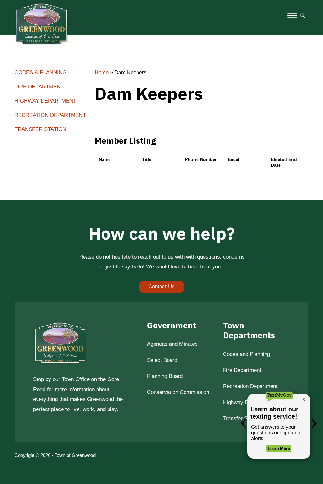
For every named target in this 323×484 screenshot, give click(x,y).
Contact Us (161, 286)
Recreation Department (50, 115)
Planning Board (165, 376)
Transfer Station (40, 129)
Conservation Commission (178, 392)
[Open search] (302, 15)
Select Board (162, 360)
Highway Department (45, 101)
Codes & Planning (41, 72)
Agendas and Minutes (172, 344)
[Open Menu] (292, 15)
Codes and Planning (246, 354)
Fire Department (39, 86)
